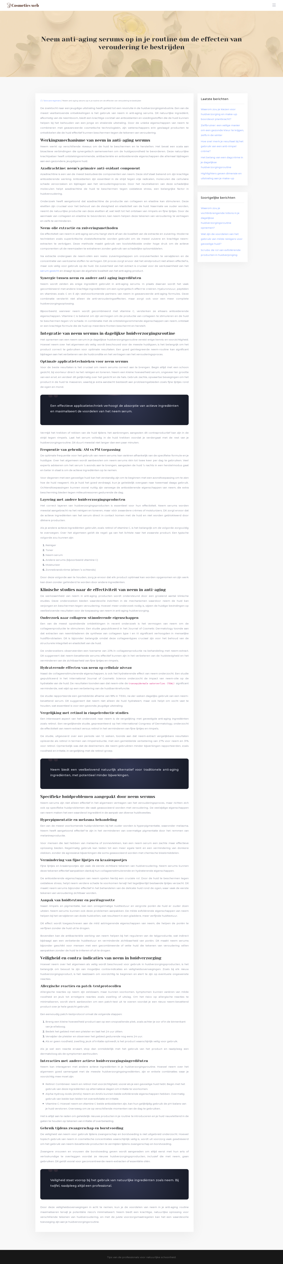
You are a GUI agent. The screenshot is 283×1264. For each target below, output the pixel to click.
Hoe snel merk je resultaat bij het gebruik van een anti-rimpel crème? (222, 146)
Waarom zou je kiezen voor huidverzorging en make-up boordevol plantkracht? (219, 114)
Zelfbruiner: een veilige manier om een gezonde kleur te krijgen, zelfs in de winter (222, 130)
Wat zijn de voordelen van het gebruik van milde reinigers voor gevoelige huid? (222, 238)
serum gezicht (50, 270)
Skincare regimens (52, 101)
